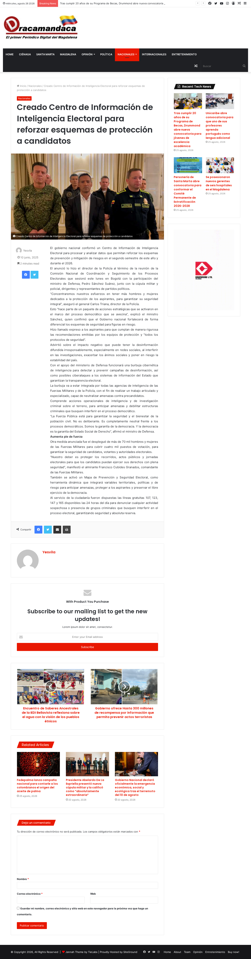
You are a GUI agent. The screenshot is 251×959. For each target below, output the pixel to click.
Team (187, 952)
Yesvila (27, 250)
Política (106, 54)
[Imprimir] (67, 530)
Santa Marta (45, 54)
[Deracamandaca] (41, 28)
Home (10, 54)
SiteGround (130, 952)
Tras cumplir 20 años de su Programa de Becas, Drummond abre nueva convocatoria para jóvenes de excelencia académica (135, 3)
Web (93, 893)
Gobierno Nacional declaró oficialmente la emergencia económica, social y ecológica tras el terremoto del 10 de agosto (135, 787)
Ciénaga (25, 54)
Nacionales (126, 54)
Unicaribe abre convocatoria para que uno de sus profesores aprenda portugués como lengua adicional (219, 125)
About (177, 952)
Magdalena (68, 54)
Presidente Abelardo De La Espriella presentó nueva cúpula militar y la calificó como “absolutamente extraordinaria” (85, 787)
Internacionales (154, 54)
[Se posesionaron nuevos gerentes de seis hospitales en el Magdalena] (220, 165)
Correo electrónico (30, 893)
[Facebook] (26, 275)
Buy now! (233, 952)
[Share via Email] (57, 530)
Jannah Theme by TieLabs (81, 952)
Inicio (22, 85)
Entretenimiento (184, 54)
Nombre (23, 879)
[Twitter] (34, 275)
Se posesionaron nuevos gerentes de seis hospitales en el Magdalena (219, 183)
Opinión (87, 54)
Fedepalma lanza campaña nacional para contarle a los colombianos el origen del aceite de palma (37, 785)
